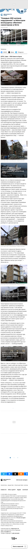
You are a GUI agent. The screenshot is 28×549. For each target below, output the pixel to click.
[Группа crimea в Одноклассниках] (21, 473)
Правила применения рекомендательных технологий (12, 509)
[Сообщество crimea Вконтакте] (9, 473)
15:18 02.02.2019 (4, 27)
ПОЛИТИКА (4, 485)
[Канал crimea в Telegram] (3, 473)
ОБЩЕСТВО (11, 485)
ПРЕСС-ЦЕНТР (12, 490)
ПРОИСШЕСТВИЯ (18, 485)
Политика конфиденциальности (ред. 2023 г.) (12, 507)
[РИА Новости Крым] (6, 14)
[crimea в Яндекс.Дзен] (15, 473)
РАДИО (19, 490)
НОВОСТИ (3, 490)
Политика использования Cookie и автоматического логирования (10, 504)
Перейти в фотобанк (21, 45)
